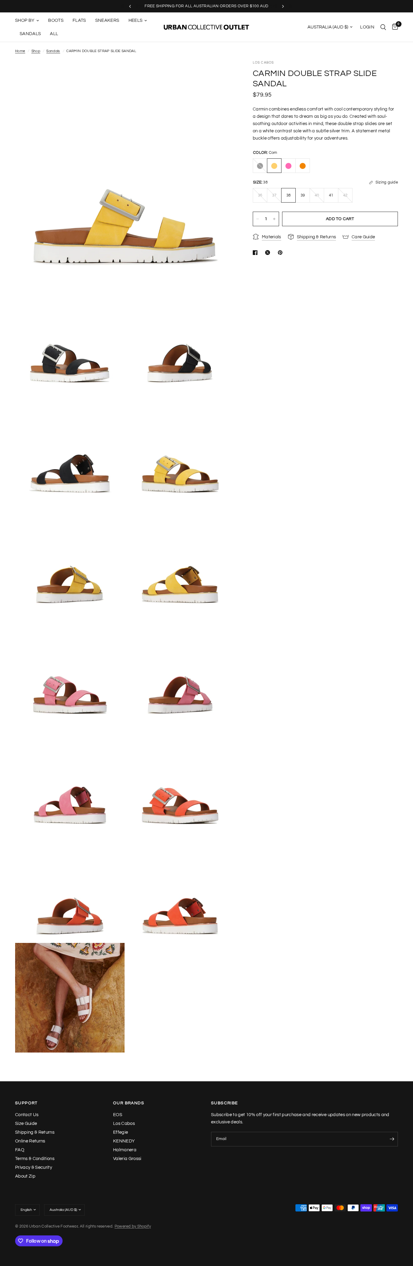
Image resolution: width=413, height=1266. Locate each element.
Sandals (53, 51)
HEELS (135, 20)
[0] (393, 27)
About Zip (25, 1176)
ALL (54, 33)
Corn (274, 166)
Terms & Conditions (34, 1158)
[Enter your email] (392, 1139)
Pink (288, 166)
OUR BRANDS (128, 1103)
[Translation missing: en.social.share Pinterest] (281, 252)
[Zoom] (222, 72)
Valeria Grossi (127, 1158)
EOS (117, 1114)
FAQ (19, 1150)
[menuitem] (29, 20)
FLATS (79, 20)
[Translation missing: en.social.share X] (268, 252)
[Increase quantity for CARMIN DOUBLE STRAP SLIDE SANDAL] (274, 219)
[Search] (383, 27)
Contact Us (26, 1114)
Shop (35, 51)
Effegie (120, 1132)
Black (260, 166)
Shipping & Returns (34, 1132)
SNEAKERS (107, 20)
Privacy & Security (33, 1167)
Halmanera (124, 1150)
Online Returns (30, 1141)
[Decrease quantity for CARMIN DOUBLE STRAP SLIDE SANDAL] (257, 219)
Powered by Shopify (133, 1226)
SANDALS (30, 33)
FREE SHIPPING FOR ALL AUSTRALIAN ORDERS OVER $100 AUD (206, 6)
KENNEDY (124, 1141)
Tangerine (302, 166)
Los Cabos (124, 1123)
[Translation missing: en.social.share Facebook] (256, 252)
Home (20, 51)
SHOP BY (24, 20)
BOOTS (55, 20)
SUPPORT (26, 1103)
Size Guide (26, 1123)
